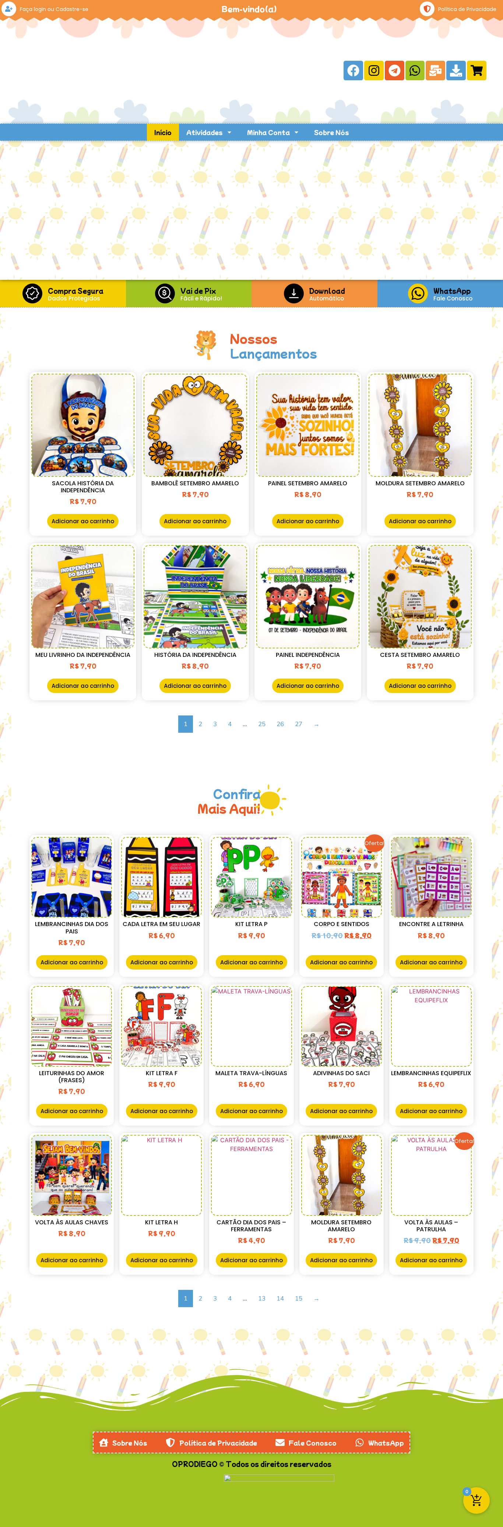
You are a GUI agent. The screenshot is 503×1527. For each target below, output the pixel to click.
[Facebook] (353, 70)
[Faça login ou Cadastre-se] (8, 8)
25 (261, 724)
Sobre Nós (331, 132)
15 (298, 1298)
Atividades (204, 132)
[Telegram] (394, 70)
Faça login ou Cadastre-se (54, 9)
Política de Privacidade (467, 9)
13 (261, 1298)
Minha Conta (268, 132)
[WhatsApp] (418, 293)
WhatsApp (452, 290)
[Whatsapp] (415, 70)
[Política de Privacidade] (427, 8)
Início (163, 132)
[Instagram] (374, 70)
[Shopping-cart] (476, 70)
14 (280, 1298)
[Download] (456, 70)
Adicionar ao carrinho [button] (83, 521)
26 (280, 724)
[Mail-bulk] (435, 70)
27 (298, 724)
